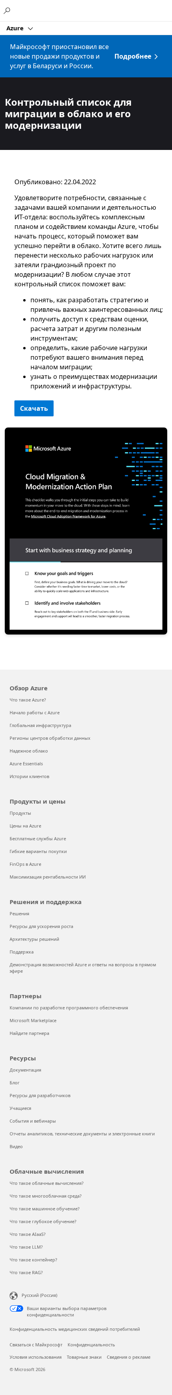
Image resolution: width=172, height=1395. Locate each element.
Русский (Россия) (39, 1295)
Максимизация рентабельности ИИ (48, 877)
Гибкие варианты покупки (38, 851)
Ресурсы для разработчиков (40, 1095)
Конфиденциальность (91, 1345)
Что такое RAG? (26, 1272)
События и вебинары (33, 1121)
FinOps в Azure (25, 864)
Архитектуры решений (34, 939)
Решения (19, 913)
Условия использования (36, 1357)
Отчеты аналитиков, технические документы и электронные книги (82, 1134)
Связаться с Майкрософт (36, 1345)
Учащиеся (20, 1108)
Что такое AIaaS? (28, 1234)
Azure (15, 28)
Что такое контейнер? (33, 1260)
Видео (16, 1146)
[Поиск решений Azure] (8, 10)
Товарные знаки (84, 1357)
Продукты (20, 813)
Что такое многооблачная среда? (46, 1196)
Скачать (34, 408)
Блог (15, 1083)
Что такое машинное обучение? (45, 1209)
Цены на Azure (25, 826)
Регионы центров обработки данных (50, 738)
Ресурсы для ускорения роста (41, 926)
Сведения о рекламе (128, 1357)
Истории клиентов (29, 776)
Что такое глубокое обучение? (43, 1221)
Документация (25, 1070)
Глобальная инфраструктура (40, 725)
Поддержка (22, 952)
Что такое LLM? (26, 1247)
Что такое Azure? (28, 700)
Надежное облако (29, 751)
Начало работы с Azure (35, 712)
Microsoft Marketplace (33, 1020)
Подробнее (132, 56)
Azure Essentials (26, 763)
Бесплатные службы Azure (38, 838)
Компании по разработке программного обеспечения (69, 1008)
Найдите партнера (29, 1033)
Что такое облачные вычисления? (47, 1183)
